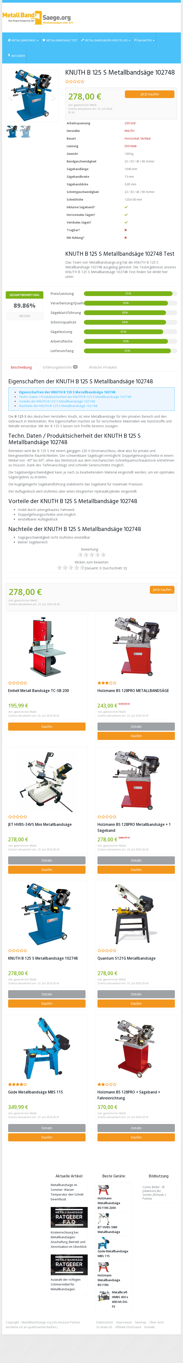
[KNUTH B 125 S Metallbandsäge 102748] (32, 96)
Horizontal (132, 138)
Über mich (156, 1322)
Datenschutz (104, 1322)
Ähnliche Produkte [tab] (103, 367)
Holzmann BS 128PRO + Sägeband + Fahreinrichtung (128, 1095)
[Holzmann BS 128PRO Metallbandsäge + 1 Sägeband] (136, 780)
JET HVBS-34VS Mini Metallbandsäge (40, 824)
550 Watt (131, 146)
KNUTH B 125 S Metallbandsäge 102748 (43, 958)
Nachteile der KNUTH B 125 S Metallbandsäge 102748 (58, 406)
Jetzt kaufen (150, 94)
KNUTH (129, 131)
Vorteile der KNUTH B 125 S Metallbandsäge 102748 (57, 401)
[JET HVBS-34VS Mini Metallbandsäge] (47, 780)
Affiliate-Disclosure (128, 1327)
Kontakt (149, 1327)
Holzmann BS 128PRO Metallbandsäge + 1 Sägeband (134, 827)
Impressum (124, 1322)
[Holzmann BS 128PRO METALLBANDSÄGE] (136, 647)
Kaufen (46, 726)
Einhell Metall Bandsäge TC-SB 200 (38, 690)
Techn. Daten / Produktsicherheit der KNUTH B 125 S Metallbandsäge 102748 (75, 397)
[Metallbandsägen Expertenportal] (38, 17)
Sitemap (140, 1322)
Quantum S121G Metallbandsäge (126, 958)
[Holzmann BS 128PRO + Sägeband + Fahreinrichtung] (136, 1048)
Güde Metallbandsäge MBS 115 (35, 1092)
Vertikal (145, 138)
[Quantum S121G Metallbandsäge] (136, 914)
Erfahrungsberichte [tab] (59, 367)
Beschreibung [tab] (21, 367)
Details (136, 726)
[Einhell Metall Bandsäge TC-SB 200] (47, 647)
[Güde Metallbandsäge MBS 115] (47, 1048)
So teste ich (104, 1327)
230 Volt (130, 123)
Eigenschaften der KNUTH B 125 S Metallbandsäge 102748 (67, 392)
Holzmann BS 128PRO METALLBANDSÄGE (133, 690)
